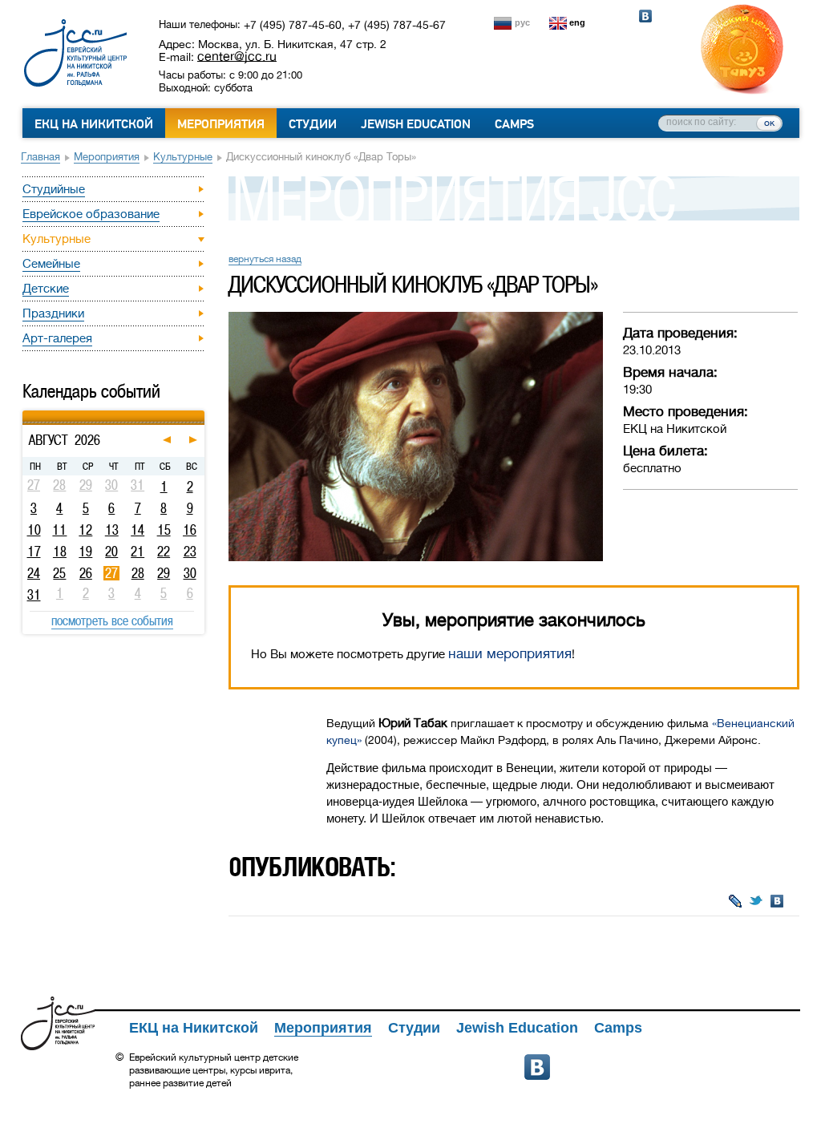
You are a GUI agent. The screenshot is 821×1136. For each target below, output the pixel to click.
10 (34, 530)
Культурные (182, 157)
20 (111, 551)
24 (33, 573)
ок (769, 122)
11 (59, 530)
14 (137, 530)
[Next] (202, 413)
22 (163, 551)
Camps (514, 124)
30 (190, 573)
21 (137, 551)
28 (137, 573)
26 (85, 573)
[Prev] (24, 413)
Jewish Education (416, 124)
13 (112, 530)
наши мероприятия (510, 653)
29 (163, 573)
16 (189, 530)
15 (164, 530)
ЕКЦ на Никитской (93, 124)
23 (190, 551)
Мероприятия (221, 124)
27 (111, 573)
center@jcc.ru (237, 56)
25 (59, 573)
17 (34, 551)
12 (85, 530)
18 (60, 551)
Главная (40, 157)
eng (577, 22)
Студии (313, 124)
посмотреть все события (112, 620)
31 (34, 595)
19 (85, 551)
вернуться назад (265, 259)
